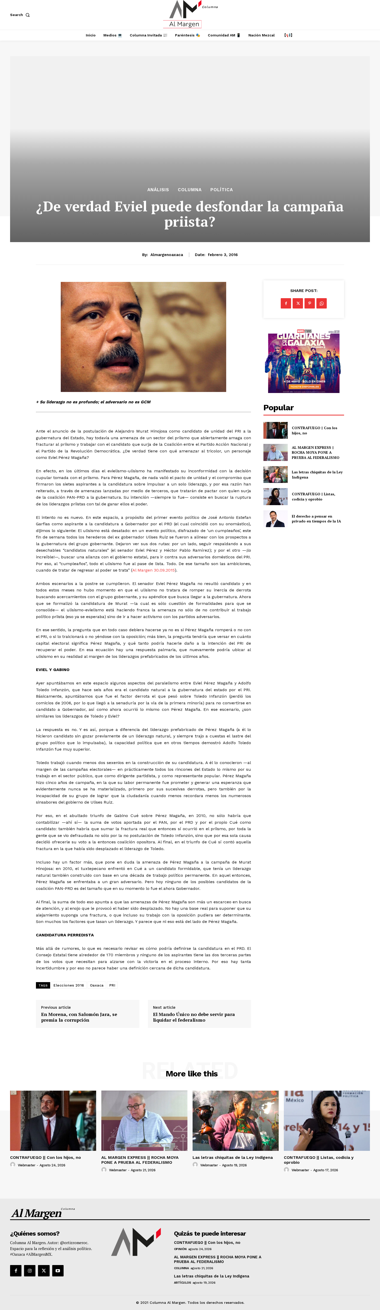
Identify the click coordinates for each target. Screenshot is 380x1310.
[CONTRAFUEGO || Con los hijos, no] (275, 430)
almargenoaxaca (166, 254)
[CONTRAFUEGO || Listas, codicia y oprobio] (275, 496)
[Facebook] (286, 303)
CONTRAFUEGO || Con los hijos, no (45, 1157)
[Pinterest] (310, 303)
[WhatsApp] (321, 303)
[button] (21, 14)
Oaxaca (97, 985)
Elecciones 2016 (69, 985)
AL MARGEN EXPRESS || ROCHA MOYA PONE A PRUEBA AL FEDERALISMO (316, 452)
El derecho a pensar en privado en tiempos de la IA (316, 519)
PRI (112, 985)
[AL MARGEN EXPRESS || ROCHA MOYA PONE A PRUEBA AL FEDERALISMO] (275, 452)
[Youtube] (58, 1270)
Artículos (182, 1282)
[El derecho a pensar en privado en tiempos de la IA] (275, 518)
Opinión (180, 1249)
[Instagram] (29, 1270)
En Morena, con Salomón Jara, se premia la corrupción (79, 1017)
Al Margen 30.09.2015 (153, 570)
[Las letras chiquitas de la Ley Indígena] (275, 474)
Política (221, 190)
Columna (190, 190)
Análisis (158, 190)
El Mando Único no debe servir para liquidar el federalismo (194, 1017)
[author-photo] (13, 1165)
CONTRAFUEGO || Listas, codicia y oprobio (313, 496)
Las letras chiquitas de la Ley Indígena (233, 1157)
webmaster (26, 1165)
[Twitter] (298, 303)
